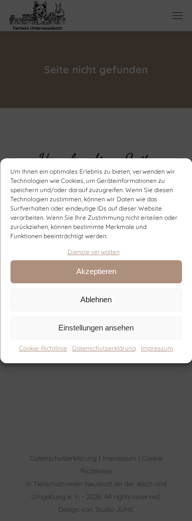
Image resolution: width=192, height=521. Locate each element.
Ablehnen (96, 299)
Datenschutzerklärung (104, 348)
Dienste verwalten (94, 252)
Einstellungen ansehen (96, 327)
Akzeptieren (96, 271)
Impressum (157, 348)
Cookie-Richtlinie (43, 348)
